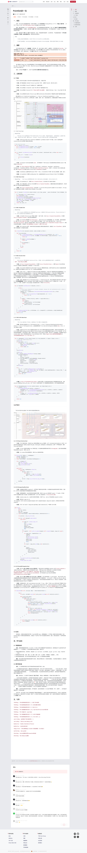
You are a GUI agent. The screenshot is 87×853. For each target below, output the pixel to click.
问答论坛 (10, 838)
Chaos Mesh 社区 (12, 842)
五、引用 (75, 26)
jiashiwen (17, 789)
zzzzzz (17, 808)
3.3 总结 (75, 19)
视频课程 (25, 840)
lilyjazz (17, 794)
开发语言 (19, 16)
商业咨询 (47, 1)
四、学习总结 (76, 20)
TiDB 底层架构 (24, 16)
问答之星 (40, 838)
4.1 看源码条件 (77, 22)
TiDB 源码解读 (31, 16)
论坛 (54, 1)
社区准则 (40, 840)
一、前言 (75, 9)
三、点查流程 (76, 13)
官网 (44, 1)
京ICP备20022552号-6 (25, 851)
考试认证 (25, 842)
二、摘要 (75, 11)
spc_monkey (18, 820)
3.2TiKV (75, 17)
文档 (51, 1)
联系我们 (40, 842)
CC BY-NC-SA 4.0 (33, 760)
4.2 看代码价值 (77, 24)
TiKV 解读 (36, 16)
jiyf (16, 813)
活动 (64, 1)
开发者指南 (25, 847)
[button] (61, 2)
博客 (58, 1)
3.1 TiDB (76, 15)
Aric (16, 775)
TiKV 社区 (11, 840)
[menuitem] (44, 2)
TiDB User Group (42, 836)
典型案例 (25, 845)
